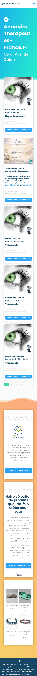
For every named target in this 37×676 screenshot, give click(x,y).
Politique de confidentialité (21, 672)
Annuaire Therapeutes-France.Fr (17, 37)
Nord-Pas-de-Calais (17, 57)
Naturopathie (10, 183)
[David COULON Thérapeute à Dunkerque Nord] (18, 221)
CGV (8, 672)
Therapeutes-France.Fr (10, 664)
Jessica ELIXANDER (14, 169)
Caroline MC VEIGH (14, 298)
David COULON (12, 239)
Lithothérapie (15, 185)
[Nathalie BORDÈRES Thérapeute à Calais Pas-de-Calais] (18, 339)
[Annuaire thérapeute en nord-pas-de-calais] (18, 437)
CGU (3, 672)
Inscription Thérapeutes (18, 470)
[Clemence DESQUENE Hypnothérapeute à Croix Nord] (18, 92)
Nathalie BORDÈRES (14, 357)
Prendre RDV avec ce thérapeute (18, 130)
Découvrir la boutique (18, 566)
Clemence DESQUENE (15, 110)
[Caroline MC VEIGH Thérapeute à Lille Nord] (18, 280)
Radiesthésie (27, 185)
